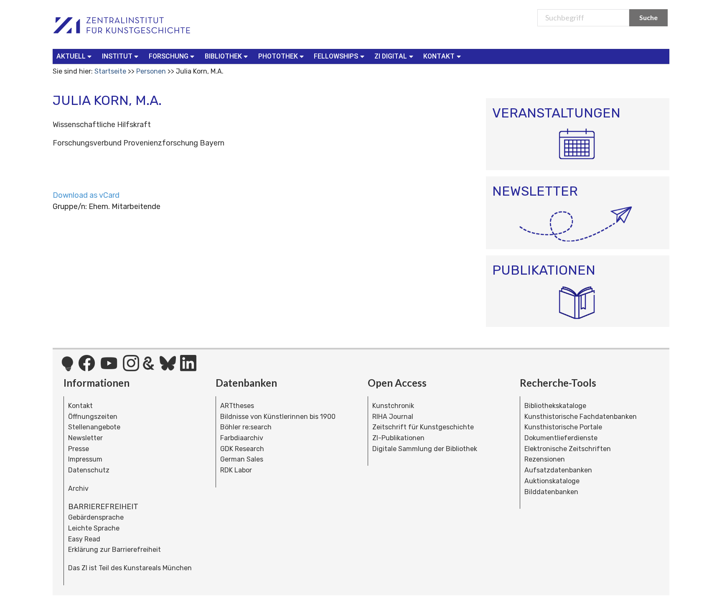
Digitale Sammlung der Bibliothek (424, 449)
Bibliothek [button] (223, 56)
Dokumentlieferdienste (560, 438)
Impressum (85, 459)
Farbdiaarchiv (241, 438)
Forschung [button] (168, 56)
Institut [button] (117, 56)
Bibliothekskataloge (555, 406)
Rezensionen (544, 459)
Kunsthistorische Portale (563, 427)
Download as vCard (86, 195)
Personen (151, 71)
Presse (78, 449)
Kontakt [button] (439, 56)
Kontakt (80, 406)
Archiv (78, 488)
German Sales (241, 459)
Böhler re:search (246, 427)
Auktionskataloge (552, 481)
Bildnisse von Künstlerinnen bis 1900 (278, 417)
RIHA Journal (392, 417)
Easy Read (84, 539)
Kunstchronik (393, 406)
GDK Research (242, 449)
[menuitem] (76, 56)
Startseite (110, 71)
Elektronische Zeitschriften (567, 449)
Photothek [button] (278, 56)
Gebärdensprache (96, 517)
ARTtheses (237, 406)
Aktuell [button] (71, 56)
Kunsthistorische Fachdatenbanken (580, 417)
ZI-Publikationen (398, 438)
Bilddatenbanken (551, 492)
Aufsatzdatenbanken (558, 470)
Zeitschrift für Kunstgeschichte (423, 427)
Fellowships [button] (336, 56)
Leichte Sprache (93, 528)
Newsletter (85, 438)
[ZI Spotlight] (67, 367)
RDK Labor (236, 470)
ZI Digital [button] (390, 56)
